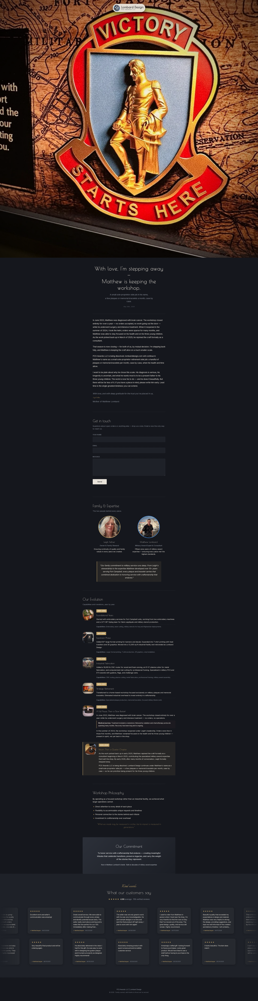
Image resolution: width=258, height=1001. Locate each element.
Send (99, 482)
